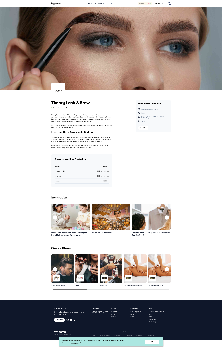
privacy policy (75, 343)
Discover (142, 3)
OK (152, 342)
